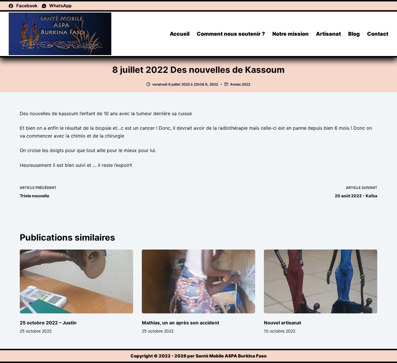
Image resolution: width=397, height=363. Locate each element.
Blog (354, 34)
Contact (377, 34)
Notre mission (290, 34)
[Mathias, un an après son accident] (198, 281)
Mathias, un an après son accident (180, 323)
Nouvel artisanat (282, 323)
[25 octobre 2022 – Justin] (76, 281)
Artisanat (328, 34)
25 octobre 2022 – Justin (48, 323)
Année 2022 (240, 84)
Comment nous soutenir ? (231, 34)
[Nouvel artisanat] (320, 281)
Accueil (179, 34)
